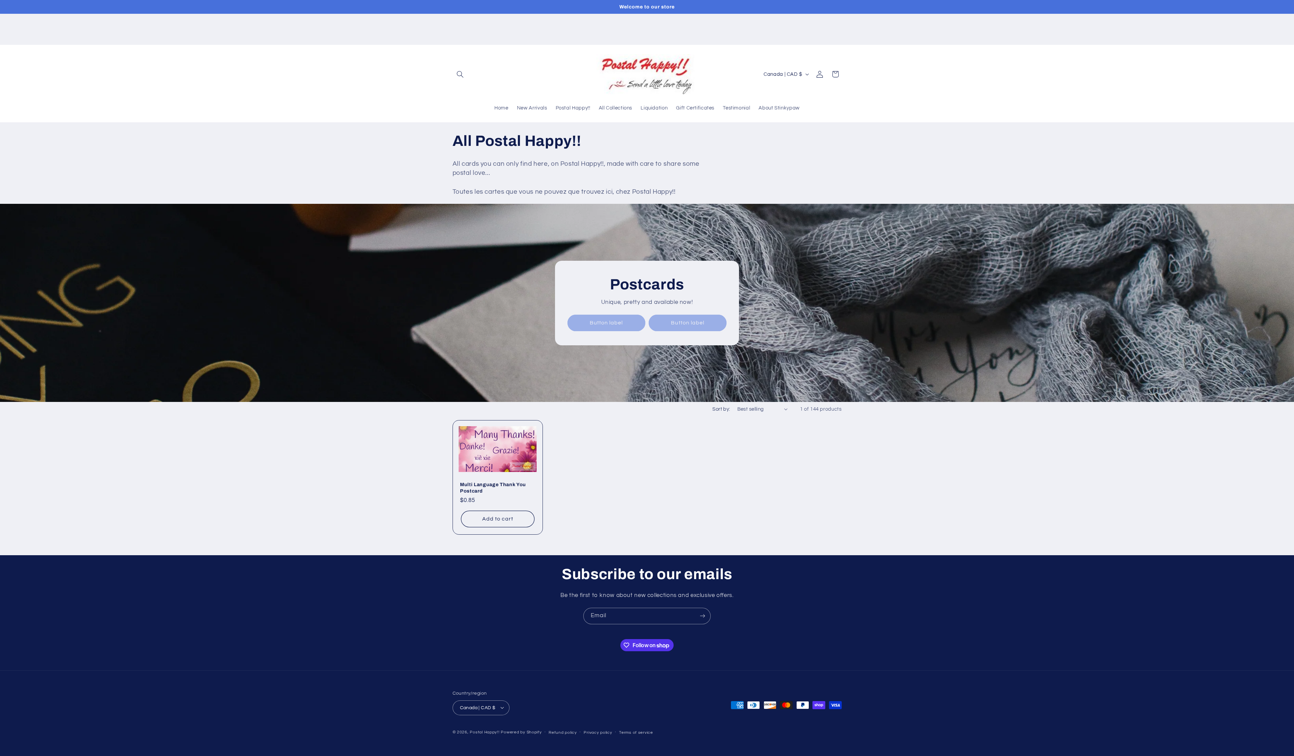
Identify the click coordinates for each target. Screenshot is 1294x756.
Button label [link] (606, 322)
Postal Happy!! (484, 732)
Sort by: (721, 409)
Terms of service (636, 732)
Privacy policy (598, 732)
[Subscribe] (702, 616)
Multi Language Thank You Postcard (493, 488)
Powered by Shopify (521, 732)
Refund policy (563, 732)
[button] (460, 74)
